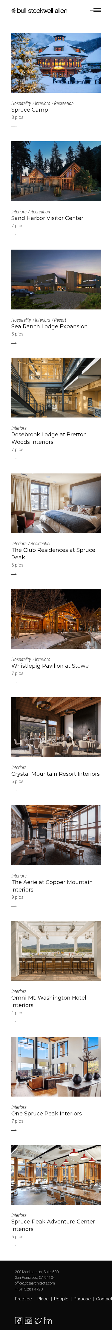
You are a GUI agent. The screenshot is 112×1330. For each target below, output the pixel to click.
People (61, 1299)
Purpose (82, 1299)
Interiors (42, 103)
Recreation (63, 103)
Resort (60, 320)
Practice (23, 1299)
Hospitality (21, 103)
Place (43, 1299)
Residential (40, 543)
